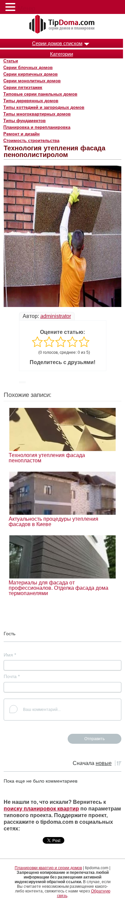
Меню (26, 8)
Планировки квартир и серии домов (48, 868)
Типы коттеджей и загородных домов (43, 107)
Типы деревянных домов (30, 100)
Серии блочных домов (28, 67)
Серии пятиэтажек (22, 87)
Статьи (10, 60)
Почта (12, 676)
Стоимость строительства (31, 140)
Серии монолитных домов (32, 80)
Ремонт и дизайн (21, 133)
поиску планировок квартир (41, 808)
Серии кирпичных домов (30, 74)
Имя (10, 654)
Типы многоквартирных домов (37, 114)
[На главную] (62, 24)
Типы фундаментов (24, 120)
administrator (55, 316)
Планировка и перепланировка (36, 127)
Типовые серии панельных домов (40, 94)
